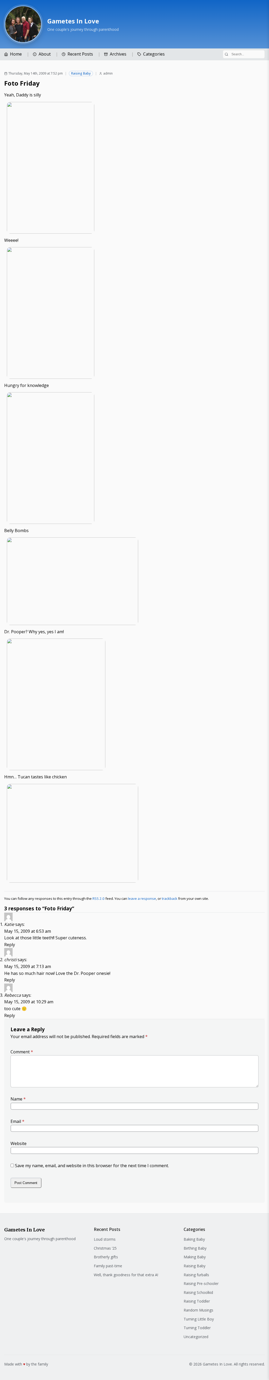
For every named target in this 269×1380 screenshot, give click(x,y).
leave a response (142, 898)
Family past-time (108, 1265)
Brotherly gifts (106, 1256)
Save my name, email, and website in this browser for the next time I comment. (92, 1165)
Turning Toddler (197, 1327)
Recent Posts (80, 54)
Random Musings (198, 1310)
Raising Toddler (197, 1301)
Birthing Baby (195, 1248)
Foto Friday (22, 83)
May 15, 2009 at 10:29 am (28, 1002)
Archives (118, 54)
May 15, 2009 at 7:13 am (27, 966)
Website (19, 1143)
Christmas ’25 (105, 1248)
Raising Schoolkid (198, 1292)
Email (17, 1121)
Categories (154, 54)
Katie (9, 924)
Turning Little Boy (199, 1319)
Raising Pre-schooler (201, 1283)
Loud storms (105, 1239)
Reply (9, 944)
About (45, 54)
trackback (169, 898)
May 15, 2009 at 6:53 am (27, 931)
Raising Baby (81, 73)
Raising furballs (196, 1274)
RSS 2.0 (98, 898)
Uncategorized (196, 1336)
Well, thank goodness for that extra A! (126, 1274)
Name (18, 1099)
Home (16, 54)
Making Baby (195, 1256)
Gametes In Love (73, 21)
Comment (22, 1052)
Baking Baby (194, 1239)
